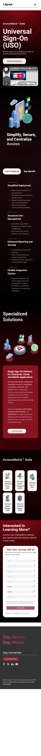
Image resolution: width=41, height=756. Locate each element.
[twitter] (8, 664)
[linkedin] (12, 664)
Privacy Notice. (29, 603)
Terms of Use (16, 680)
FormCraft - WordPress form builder (17, 613)
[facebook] (4, 664)
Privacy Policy (7, 680)
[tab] (12, 171)
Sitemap (24, 680)
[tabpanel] (20, 237)
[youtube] (16, 664)
